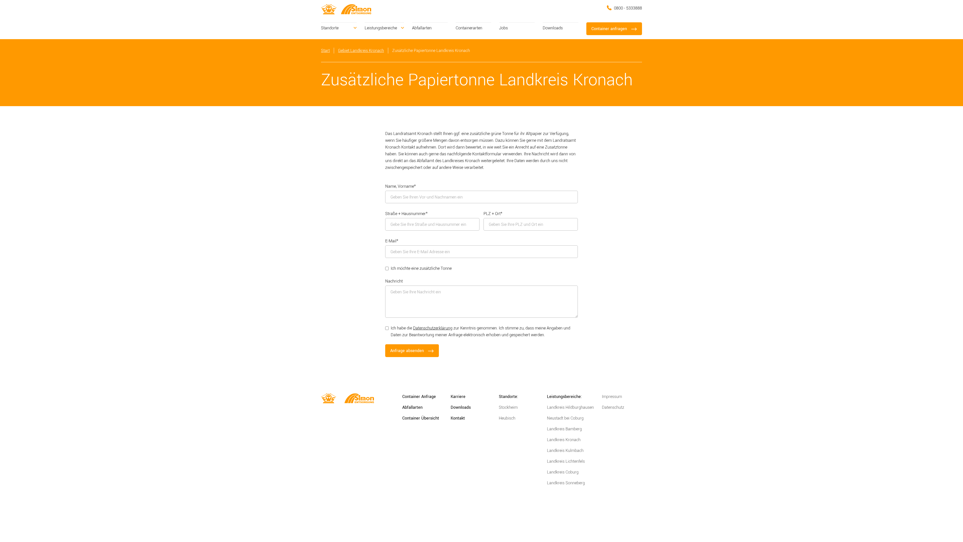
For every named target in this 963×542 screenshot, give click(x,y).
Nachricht (394, 281)
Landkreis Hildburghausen (570, 407)
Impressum (612, 396)
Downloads (553, 28)
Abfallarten (422, 28)
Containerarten (469, 28)
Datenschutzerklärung (432, 328)
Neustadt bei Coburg (565, 418)
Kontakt (458, 418)
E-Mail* (391, 241)
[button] (339, 28)
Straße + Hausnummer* (406, 214)
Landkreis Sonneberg (566, 483)
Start (325, 50)
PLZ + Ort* (493, 214)
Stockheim (508, 407)
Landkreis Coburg (563, 472)
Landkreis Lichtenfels (566, 461)
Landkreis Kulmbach (565, 450)
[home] (329, 9)
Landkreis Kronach (564, 440)
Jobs (503, 28)
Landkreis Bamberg (564, 429)
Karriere (458, 396)
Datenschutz (613, 407)
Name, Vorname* (400, 186)
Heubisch (507, 418)
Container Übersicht (420, 418)
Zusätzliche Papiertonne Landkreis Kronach (431, 50)
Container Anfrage (419, 396)
